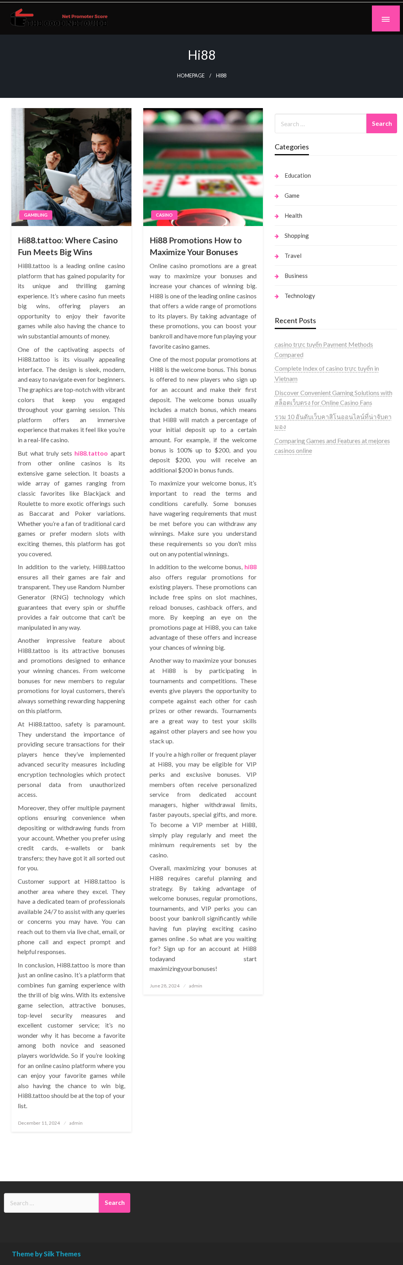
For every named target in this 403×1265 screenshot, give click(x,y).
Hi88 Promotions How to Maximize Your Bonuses (196, 245)
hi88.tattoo (91, 453)
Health (293, 215)
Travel (293, 255)
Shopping (297, 235)
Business (296, 275)
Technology (300, 295)
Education (298, 175)
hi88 (250, 566)
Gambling (36, 214)
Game (292, 195)
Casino (164, 214)
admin (76, 1123)
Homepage (191, 76)
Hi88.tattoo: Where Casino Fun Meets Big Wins (68, 245)
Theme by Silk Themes (46, 1254)
